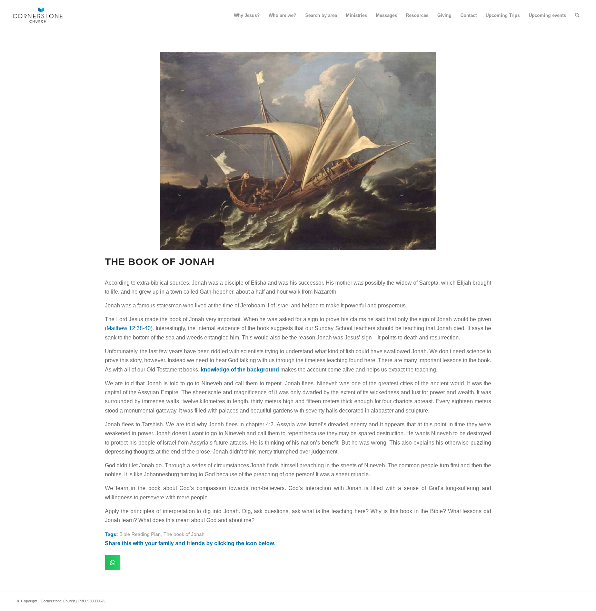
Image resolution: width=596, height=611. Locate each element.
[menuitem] (246, 15)
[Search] (577, 15)
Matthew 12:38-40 (129, 328)
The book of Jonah (184, 534)
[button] (112, 562)
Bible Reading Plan (140, 534)
